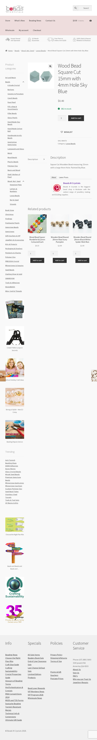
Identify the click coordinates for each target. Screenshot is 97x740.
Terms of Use (56, 661)
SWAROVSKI (10, 278)
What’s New (20, 20)
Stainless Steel (11, 494)
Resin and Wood (14, 170)
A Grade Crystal (14, 85)
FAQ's (75, 676)
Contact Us (50, 20)
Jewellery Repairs (80, 682)
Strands (13, 204)
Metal (10, 153)
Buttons (11, 89)
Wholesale (9, 30)
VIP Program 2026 (35, 695)
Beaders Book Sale (36, 658)
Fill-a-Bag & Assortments (13, 107)
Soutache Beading (13, 703)
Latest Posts (63, 177)
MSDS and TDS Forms (14, 700)
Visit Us (76, 672)
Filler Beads (12, 113)
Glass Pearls (12, 118)
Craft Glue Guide (12, 664)
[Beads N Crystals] (57, 188)
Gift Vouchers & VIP (12, 236)
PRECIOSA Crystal (12, 261)
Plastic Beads (13, 162)
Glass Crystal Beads (13, 472)
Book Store (9, 210)
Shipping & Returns (58, 658)
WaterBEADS (10, 287)
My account (24, 30)
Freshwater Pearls (12, 223)
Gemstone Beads (12, 227)
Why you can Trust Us (82, 679)
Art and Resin (10, 77)
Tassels (8, 497)
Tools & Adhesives (12, 283)
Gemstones (9, 231)
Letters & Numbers (13, 190)
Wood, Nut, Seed (27, 51)
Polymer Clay (13, 166)
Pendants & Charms (13, 253)
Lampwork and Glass (16, 149)
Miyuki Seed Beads (12, 474)
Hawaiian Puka (16, 185)
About (54, 177)
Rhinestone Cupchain (13, 486)
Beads (17, 51)
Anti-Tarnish (10, 460)
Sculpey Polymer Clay (13, 489)
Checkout (37, 30)
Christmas (9, 214)
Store (7, 20)
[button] (50, 66)
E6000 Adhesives (11, 466)
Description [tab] (33, 159)
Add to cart (76, 118)
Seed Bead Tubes (12, 491)
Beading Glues (11, 463)
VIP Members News (36, 691)
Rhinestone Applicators (14, 483)
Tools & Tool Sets (12, 500)
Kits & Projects (11, 244)
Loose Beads (41, 51)
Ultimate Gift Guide (13, 720)
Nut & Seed (14, 200)
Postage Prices (56, 678)
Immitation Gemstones (12, 143)
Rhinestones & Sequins (14, 265)
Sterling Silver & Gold (13, 274)
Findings (8, 219)
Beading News (35, 20)
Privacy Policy (56, 654)
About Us (77, 669)
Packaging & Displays (13, 248)
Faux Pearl (12, 102)
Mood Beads (12, 157)
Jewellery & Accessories (14, 240)
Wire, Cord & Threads (13, 291)
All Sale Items (34, 654)
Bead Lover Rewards (36, 688)
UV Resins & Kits (11, 503)
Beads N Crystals (71, 183)
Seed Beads (9, 270)
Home (10, 51)
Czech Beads (12, 98)
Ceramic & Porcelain (15, 94)
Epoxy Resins (10, 469)
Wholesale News (35, 698)
